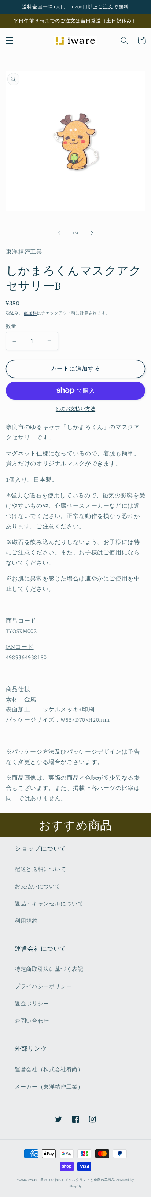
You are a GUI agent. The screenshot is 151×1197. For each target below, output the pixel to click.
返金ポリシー (32, 1003)
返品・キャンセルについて (49, 903)
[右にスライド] (92, 233)
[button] (9, 40)
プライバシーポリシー (43, 986)
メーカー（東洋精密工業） (49, 1086)
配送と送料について (40, 869)
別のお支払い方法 (75, 408)
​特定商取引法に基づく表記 (49, 969)
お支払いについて (37, 886)
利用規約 (26, 921)
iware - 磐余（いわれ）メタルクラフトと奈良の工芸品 (71, 1180)
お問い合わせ (32, 1021)
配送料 (30, 313)
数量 (11, 326)
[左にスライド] (59, 233)
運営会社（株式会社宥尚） (49, 1069)
